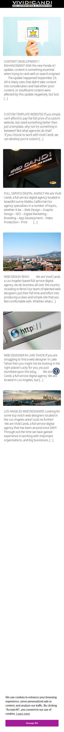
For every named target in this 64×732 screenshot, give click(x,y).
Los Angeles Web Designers (32, 383)
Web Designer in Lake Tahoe (32, 305)
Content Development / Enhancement (32, 10)
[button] (56, 371)
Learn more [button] (23, 713)
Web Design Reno (32, 226)
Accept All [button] (32, 723)
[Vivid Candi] (32, 6)
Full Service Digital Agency (32, 142)
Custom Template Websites (32, 102)
